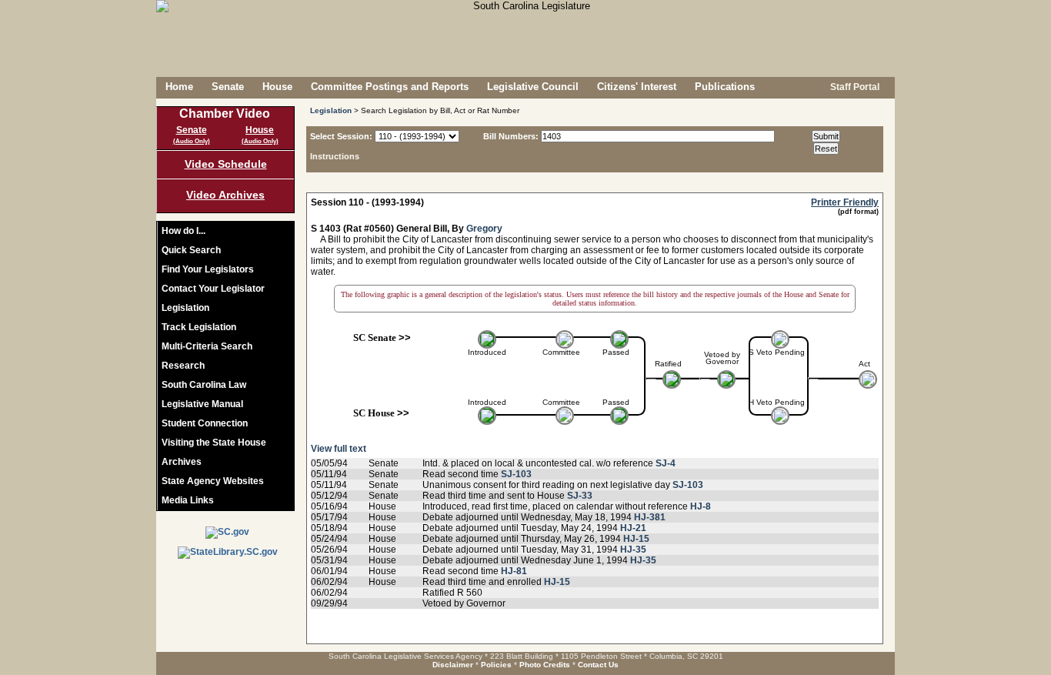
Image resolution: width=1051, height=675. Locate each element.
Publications (725, 86)
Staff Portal (853, 87)
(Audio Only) (191, 141)
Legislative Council (533, 86)
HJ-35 (633, 549)
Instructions (334, 156)
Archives (182, 461)
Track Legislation (199, 327)
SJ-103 (516, 474)
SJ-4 (666, 463)
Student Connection (205, 423)
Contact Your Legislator (213, 288)
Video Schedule (226, 164)
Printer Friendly (845, 202)
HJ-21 (633, 528)
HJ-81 (514, 571)
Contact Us (598, 664)
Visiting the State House (214, 442)
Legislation (185, 307)
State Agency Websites (213, 481)
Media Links (188, 500)
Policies (496, 664)
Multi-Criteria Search (207, 346)
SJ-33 (579, 495)
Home (179, 86)
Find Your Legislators (208, 269)
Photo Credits (544, 664)
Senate (228, 86)
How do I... (183, 231)
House (277, 86)
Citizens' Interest (636, 86)
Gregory (484, 228)
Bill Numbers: (511, 136)
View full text (338, 448)
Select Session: (341, 136)
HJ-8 (700, 506)
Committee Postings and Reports (390, 86)
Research (183, 365)
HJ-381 (650, 517)
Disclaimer (452, 664)
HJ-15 (636, 538)
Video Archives (225, 195)
